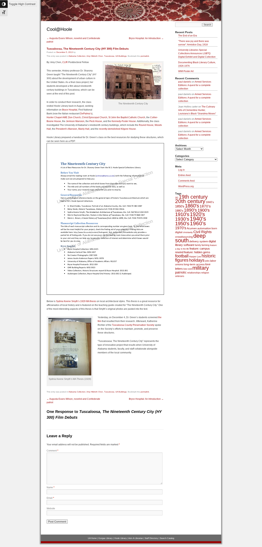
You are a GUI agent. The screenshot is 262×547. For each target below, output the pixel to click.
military (200, 268)
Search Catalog (167, 538)
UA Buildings (121, 56)
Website (51, 508)
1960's (198, 223)
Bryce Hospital (69, 109)
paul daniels (184, 81)
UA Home (92, 538)
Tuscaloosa (109, 56)
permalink (145, 56)
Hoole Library (120, 538)
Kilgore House (128, 129)
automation (204, 228)
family (198, 245)
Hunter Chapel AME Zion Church (64, 117)
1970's (180, 228)
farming (205, 245)
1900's (204, 210)
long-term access (194, 264)
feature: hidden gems (197, 252)
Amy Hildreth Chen (95, 56)
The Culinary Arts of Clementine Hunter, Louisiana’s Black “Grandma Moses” (197, 110)
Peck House (95, 121)
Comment (52, 450)
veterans (179, 276)
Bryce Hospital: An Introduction (146, 38)
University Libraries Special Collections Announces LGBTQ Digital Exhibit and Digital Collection (197, 53)
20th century (190, 201)
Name (50, 487)
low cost (187, 269)
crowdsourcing (184, 236)
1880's (179, 210)
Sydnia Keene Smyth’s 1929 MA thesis (76, 301)
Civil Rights (202, 232)
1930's (182, 219)
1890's (190, 210)
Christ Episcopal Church (94, 117)
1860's (192, 206)
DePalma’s (86, 113)
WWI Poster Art (186, 71)
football (182, 256)
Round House (146, 125)
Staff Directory (151, 538)
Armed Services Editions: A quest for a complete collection (194, 85)
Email (50, 498)
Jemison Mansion (75, 121)
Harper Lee (195, 256)
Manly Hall (83, 129)
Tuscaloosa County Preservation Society (133, 325)
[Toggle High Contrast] (4, 4)
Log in (181, 170)
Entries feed (184, 175)
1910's (182, 214)
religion (205, 272)
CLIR (65, 62)
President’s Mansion (66, 129)
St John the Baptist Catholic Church (126, 117)
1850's (179, 206)
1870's (205, 206)
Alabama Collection (77, 56)
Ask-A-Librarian (135, 538)
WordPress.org (186, 186)
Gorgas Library (105, 538)
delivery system (198, 241)
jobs (207, 261)
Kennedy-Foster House (124, 121)
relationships (194, 272)
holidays (196, 260)
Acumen (192, 228)
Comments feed (186, 180)
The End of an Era (187, 35)
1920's (197, 214)
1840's (210, 202)
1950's (182, 223)
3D (176, 198)
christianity (188, 232)
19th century (193, 197)
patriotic (181, 272)
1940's (198, 218)
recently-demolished (109, 129)
